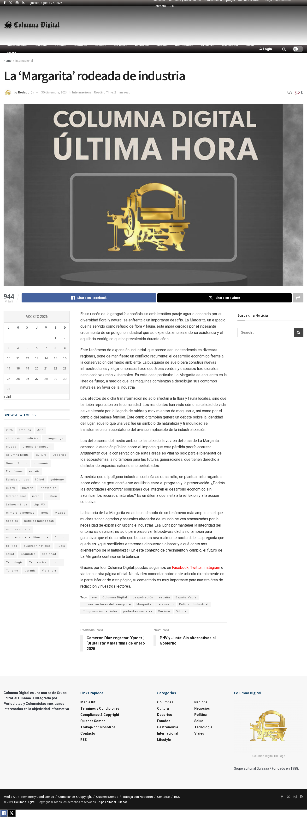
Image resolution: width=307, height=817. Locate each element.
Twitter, (196, 567)
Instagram (212, 567)
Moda (45, 512)
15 (55, 358)
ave (94, 597)
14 (46, 358)
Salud (250, 45)
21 (46, 368)
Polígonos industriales (100, 611)
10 (8, 358)
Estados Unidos (17, 479)
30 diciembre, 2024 (54, 92)
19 (27, 368)
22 (55, 368)
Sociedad (49, 554)
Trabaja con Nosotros (98, 727)
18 (18, 368)
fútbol (39, 479)
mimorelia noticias (20, 512)
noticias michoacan (39, 520)
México (60, 512)
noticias (12, 520)
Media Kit (87, 702)
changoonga (54, 438)
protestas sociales (138, 611)
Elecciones (14, 471)
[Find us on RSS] (23, 3)
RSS (171, 6)
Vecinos (164, 611)
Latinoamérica (16, 504)
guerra (11, 488)
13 (36, 358)
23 (64, 368)
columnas (142, 45)
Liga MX (39, 504)
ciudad (11, 446)
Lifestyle (207, 45)
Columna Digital (114, 597)
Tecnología (230, 45)
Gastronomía (184, 45)
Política (60, 45)
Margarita (143, 604)
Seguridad (28, 554)
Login (267, 49)
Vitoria (181, 611)
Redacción (26, 92)
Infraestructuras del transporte (107, 604)
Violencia (49, 570)
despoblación (143, 597)
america (25, 430)
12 (27, 358)
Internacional (17, 45)
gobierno (57, 479)
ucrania (30, 570)
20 (36, 368)
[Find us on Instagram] (17, 3)
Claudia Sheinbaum (37, 446)
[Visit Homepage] (32, 25)
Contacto (160, 6)
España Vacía (186, 597)
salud (10, 554)
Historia (28, 488)
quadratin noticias (37, 545)
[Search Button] (284, 49)
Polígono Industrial (193, 604)
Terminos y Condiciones (99, 708)
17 (8, 368)
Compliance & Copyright (99, 715)
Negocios (80, 45)
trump (57, 562)
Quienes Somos (93, 721)
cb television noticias (22, 438)
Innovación (48, 488)
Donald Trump (16, 463)
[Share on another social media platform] (298, 297)
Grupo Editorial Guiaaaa (112, 802)
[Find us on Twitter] (10, 3)
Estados (100, 45)
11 (18, 358)
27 (36, 379)
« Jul (7, 397)
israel (36, 496)
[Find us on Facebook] (5, 3)
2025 (9, 430)
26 (27, 379)
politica (11, 545)
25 (18, 379)
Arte (40, 430)
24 (8, 379)
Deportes (120, 45)
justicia (52, 496)
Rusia (61, 545)
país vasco (165, 604)
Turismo (12, 570)
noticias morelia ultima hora (27, 537)
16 (64, 358)
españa (164, 597)
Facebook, (181, 567)
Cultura (161, 45)
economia (41, 463)
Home (8, 60)
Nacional (41, 45)
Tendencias (38, 562)
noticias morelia (18, 529)
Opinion (60, 537)
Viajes (11, 53)
